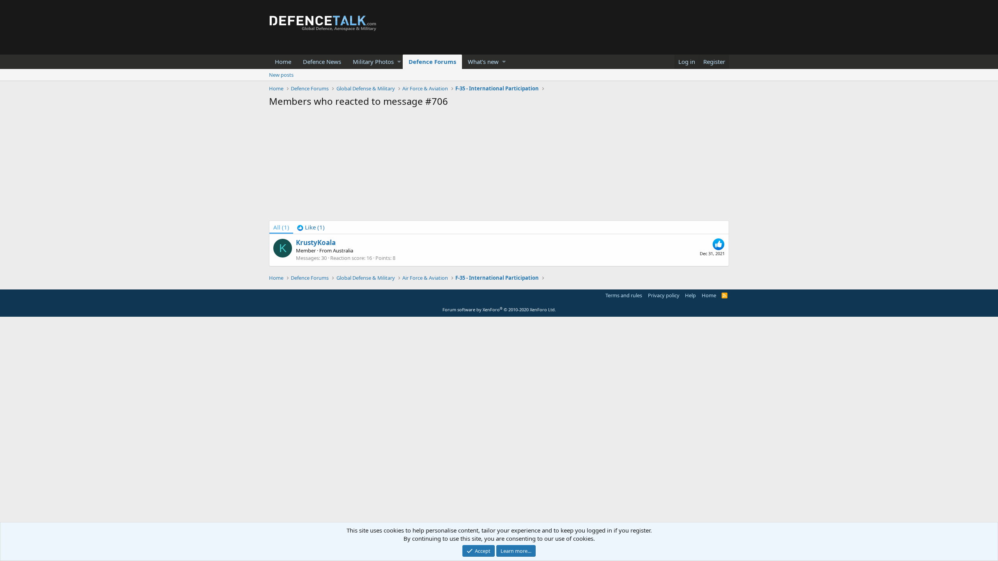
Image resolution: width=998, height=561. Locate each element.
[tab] (311, 227)
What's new (483, 61)
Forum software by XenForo (499, 309)
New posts (281, 74)
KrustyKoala (316, 242)
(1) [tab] (281, 227)
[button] (399, 62)
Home (283, 61)
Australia (343, 250)
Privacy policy (663, 295)
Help (690, 295)
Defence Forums (432, 61)
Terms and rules (623, 295)
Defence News (322, 61)
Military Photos (373, 61)
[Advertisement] (499, 166)
